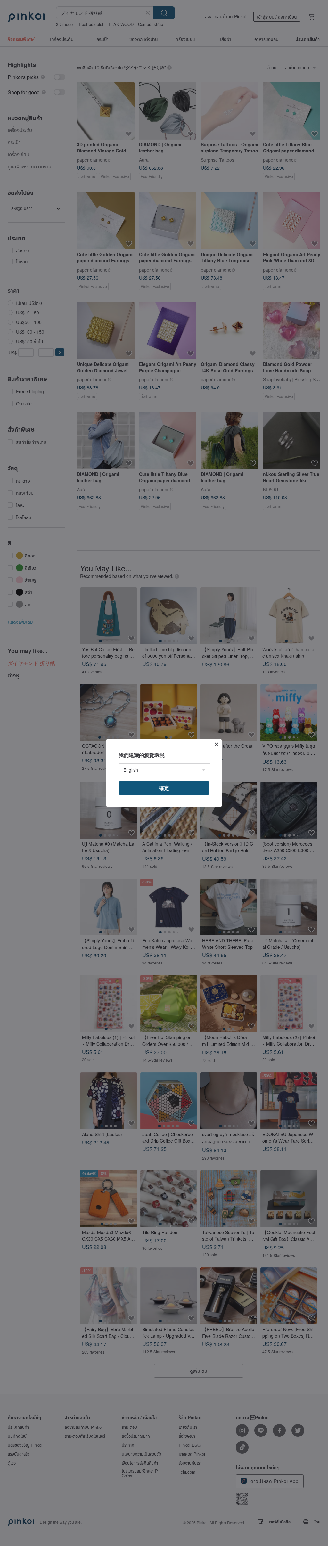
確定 (164, 788)
